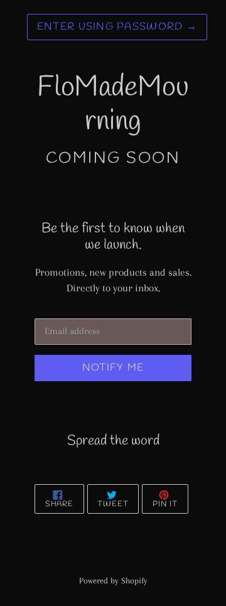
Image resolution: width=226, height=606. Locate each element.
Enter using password (117, 26)
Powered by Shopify (113, 580)
